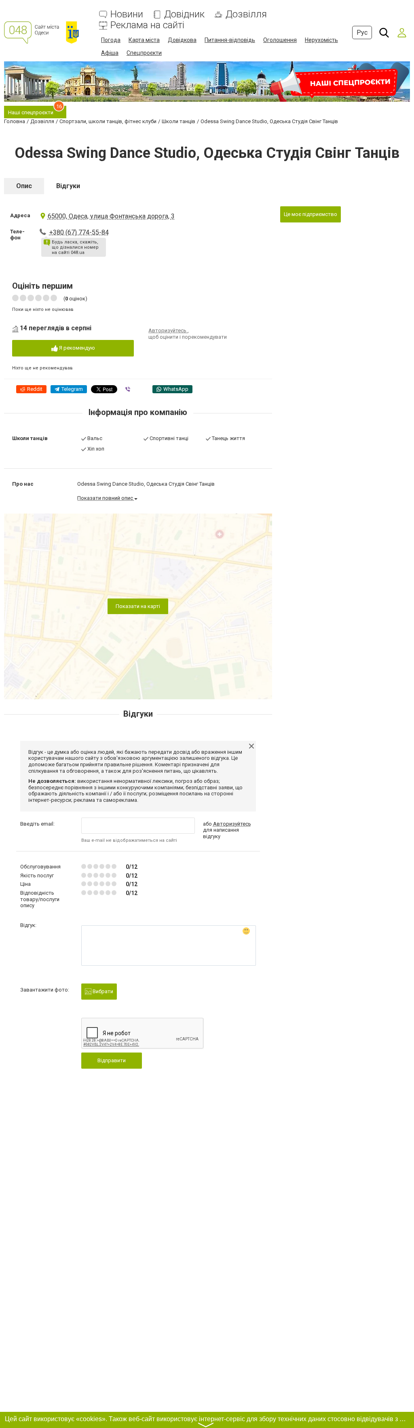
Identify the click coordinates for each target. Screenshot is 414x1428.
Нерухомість (321, 40)
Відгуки (68, 186)
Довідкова (182, 40)
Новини (126, 14)
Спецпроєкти (144, 53)
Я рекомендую (76, 348)
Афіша (109, 53)
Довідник (184, 14)
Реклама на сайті (147, 25)
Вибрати (102, 991)
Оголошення (280, 40)
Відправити (111, 1060)
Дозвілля (246, 14)
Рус (362, 32)
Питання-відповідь (230, 40)
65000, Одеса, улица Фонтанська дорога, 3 (111, 216)
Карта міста (144, 40)
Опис (24, 186)
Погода (110, 40)
